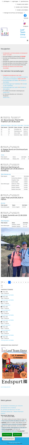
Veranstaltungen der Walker (10, 80)
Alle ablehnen (17, 434)
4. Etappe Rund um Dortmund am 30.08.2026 (14, 150)
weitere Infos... (6, 92)
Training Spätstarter (5, 310)
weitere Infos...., (7, 97)
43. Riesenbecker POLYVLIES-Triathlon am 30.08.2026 (12, 121)
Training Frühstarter (5, 305)
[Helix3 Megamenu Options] (27, 40)
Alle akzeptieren (7, 434)
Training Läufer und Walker (7, 295)
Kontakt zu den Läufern (22, 4)
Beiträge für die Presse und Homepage (13, 12)
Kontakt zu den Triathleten (21, 7)
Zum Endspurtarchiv (5, 387)
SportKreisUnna (24, 1)
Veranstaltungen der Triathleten (11, 84)
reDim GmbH (19, 443)
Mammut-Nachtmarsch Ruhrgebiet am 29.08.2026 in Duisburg (12, 168)
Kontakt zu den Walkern (22, 10)
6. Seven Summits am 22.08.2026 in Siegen (14, 216)
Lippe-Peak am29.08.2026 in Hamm (12, 198)
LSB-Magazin (6, 1)
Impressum (14, 441)
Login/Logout (15, 1)
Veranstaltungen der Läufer (10, 87)
